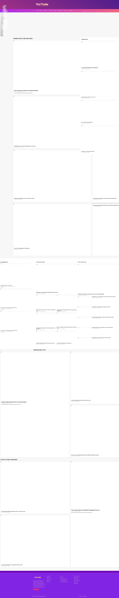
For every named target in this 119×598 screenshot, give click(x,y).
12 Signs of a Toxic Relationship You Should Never (8, 330)
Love (41, 10)
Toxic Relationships (10, 331)
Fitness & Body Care (77, 580)
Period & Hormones (77, 576)
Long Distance (2, 308)
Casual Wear (49, 581)
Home (38, 10)
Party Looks (48, 580)
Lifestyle (65, 10)
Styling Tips (48, 577)
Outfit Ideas (48, 576)
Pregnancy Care (76, 577)
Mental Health (76, 583)
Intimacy (45, 10)
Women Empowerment (11, 286)
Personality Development (64, 581)
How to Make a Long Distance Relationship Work (8, 307)
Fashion (60, 10)
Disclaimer (80, 596)
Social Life (61, 577)
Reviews (70, 10)
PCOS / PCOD (76, 581)
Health (50, 10)
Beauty (55, 10)
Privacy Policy (85, 596)
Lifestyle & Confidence (3, 286)
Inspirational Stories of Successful (6, 285)
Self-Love (61, 576)
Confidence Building (63, 580)
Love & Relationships (8, 308)
